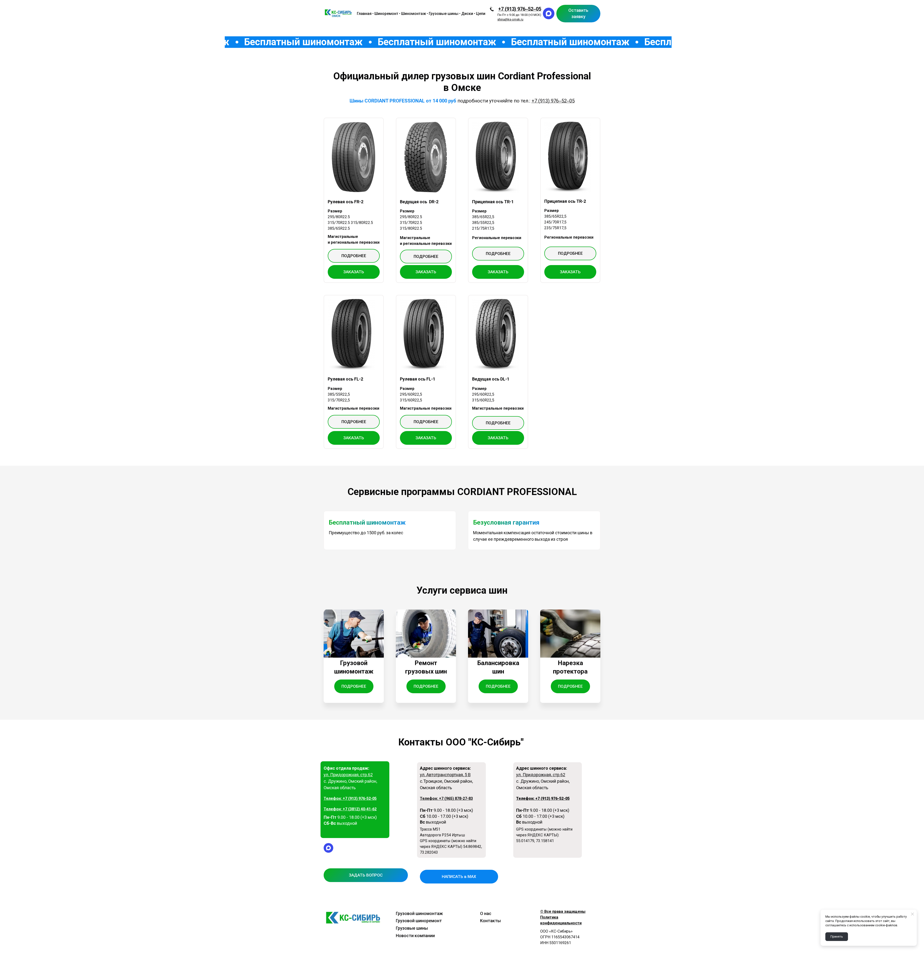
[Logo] (338, 13)
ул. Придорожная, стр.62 (348, 774)
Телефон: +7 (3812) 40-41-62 (350, 809)
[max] (548, 13)
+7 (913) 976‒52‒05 (519, 9)
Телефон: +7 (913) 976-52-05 (350, 798)
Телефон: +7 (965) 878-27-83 (446, 798)
